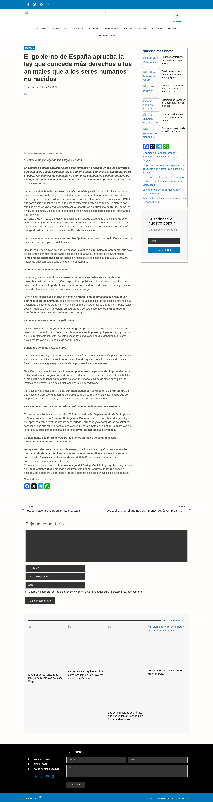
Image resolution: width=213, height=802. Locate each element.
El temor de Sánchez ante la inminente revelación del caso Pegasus (160, 156)
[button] (177, 15)
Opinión (172, 29)
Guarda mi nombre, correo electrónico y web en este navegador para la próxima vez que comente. (86, 591)
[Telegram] (53, 776)
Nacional (42, 29)
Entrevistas (112, 29)
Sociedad (78, 29)
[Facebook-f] (28, 4)
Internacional (60, 29)
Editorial (157, 29)
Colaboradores (106, 35)
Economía (94, 29)
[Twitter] (35, 4)
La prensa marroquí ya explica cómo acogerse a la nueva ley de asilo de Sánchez (164, 169)
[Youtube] (41, 4)
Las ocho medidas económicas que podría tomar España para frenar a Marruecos (163, 181)
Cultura (142, 29)
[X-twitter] (41, 776)
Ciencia (128, 29)
